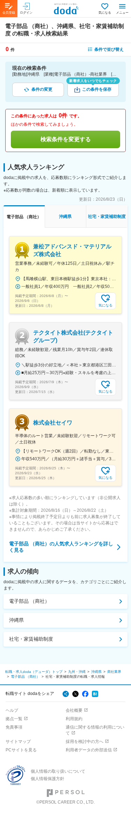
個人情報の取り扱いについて (58, 771)
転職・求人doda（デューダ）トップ (34, 672)
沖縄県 (16, 620)
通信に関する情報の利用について (95, 730)
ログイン (26, 12)
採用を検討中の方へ (84, 741)
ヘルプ (12, 710)
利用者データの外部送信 (89, 749)
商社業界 (114, 672)
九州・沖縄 (77, 672)
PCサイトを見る (21, 749)
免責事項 (14, 727)
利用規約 (74, 718)
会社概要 (74, 710)
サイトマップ (18, 741)
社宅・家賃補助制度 (31, 639)
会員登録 (8, 12)
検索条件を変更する (66, 139)
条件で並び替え (109, 49)
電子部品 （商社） (29, 601)
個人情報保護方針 (47, 778)
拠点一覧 (14, 718)
